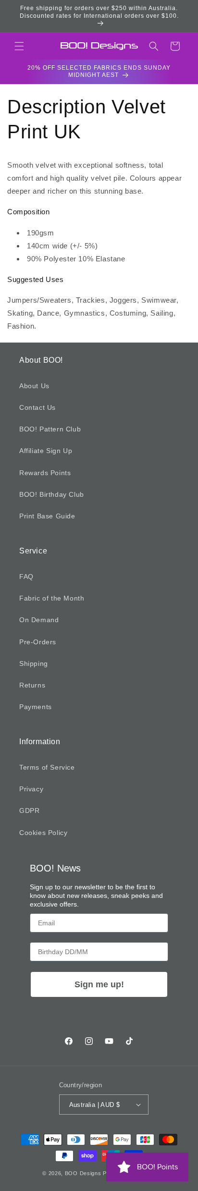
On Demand (39, 620)
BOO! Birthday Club (51, 494)
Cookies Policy (43, 832)
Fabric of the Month (51, 598)
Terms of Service (47, 767)
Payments (35, 707)
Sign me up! (99, 984)
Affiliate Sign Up (45, 450)
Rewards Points (45, 473)
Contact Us (37, 407)
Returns (32, 685)
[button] (19, 46)
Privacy (31, 789)
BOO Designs (83, 1173)
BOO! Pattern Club (50, 429)
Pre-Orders (37, 642)
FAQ (26, 576)
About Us (34, 386)
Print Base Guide (47, 516)
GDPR (29, 810)
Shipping (33, 663)
